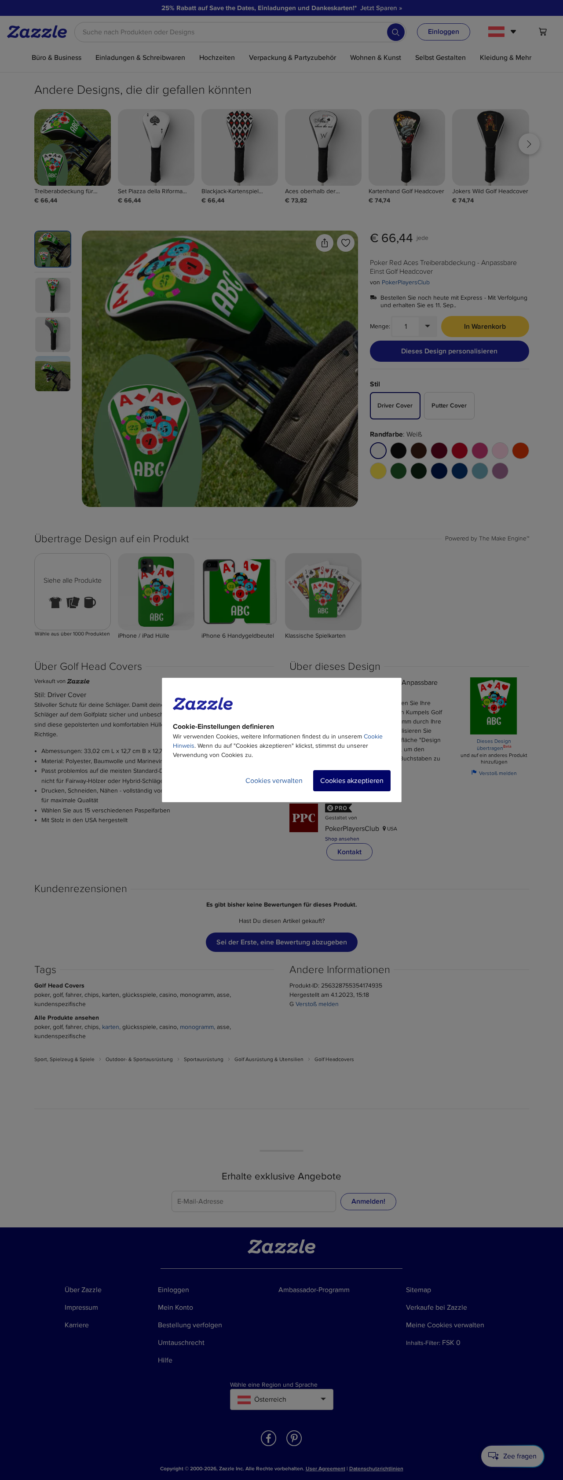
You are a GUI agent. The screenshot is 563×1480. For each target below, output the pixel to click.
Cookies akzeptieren (352, 780)
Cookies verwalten (274, 780)
